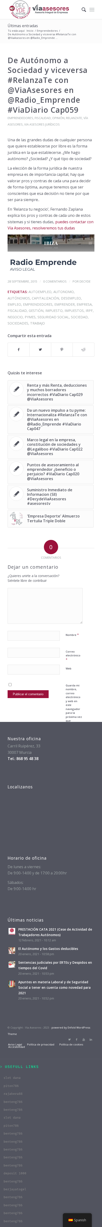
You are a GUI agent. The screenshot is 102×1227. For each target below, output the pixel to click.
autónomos (19, 298)
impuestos (74, 310)
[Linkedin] (90, 1039)
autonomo (63, 291)
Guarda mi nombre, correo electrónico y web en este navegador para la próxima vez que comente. (74, 705)
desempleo (71, 298)
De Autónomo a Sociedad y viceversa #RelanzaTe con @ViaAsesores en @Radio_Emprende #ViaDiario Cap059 (48, 85)
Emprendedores (47, 30)
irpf (89, 310)
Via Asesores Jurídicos (42, 124)
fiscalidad (43, 118)
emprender (64, 304)
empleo (14, 304)
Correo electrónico (73, 656)
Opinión (58, 118)
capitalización (45, 298)
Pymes (30, 317)
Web (68, 668)
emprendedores (37, 304)
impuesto (54, 310)
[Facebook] (76, 1039)
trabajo (37, 323)
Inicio (30, 30)
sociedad (79, 317)
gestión (36, 310)
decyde (85, 281)
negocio (15, 317)
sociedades (18, 323)
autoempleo (39, 291)
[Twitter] (69, 1039)
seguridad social (53, 317)
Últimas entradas (23, 25)
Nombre (72, 635)
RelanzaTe (74, 118)
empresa (84, 304)
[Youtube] (83, 1039)
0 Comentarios (55, 281)
